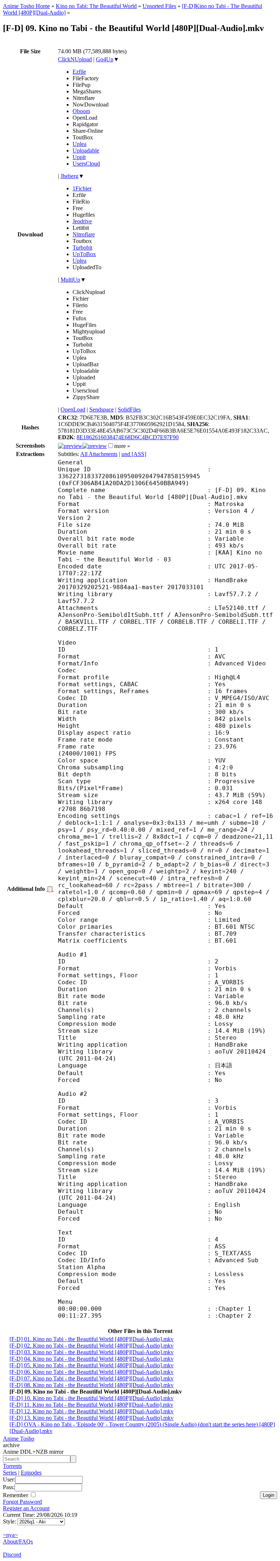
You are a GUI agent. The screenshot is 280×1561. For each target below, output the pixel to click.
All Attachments (98, 454)
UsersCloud (86, 164)
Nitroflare (84, 234)
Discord (12, 1555)
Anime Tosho (18, 1439)
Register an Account (26, 1508)
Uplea (79, 144)
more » (122, 446)
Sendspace (101, 409)
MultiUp (70, 280)
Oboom (81, 111)
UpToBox (84, 254)
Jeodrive (82, 221)
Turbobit (82, 247)
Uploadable (86, 150)
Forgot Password (22, 1502)
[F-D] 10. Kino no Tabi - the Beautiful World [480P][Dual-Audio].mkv (91, 1398)
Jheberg (69, 176)
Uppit (79, 157)
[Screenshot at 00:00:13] (70, 446)
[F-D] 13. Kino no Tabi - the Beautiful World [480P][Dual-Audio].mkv (91, 1418)
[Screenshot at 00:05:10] (94, 446)
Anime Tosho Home (26, 6)
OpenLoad (73, 409)
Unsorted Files (159, 6)
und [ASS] (133, 454)
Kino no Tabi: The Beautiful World (96, 6)
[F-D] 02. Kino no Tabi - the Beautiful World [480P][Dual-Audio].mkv (91, 1345)
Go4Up (104, 59)
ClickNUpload (75, 59)
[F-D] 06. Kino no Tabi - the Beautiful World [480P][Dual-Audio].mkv (91, 1372)
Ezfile (79, 72)
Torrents (12, 1466)
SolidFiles (129, 409)
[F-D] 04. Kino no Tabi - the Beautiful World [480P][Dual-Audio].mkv (91, 1359)
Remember (16, 1495)
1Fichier (82, 188)
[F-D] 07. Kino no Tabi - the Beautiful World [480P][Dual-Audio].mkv (91, 1378)
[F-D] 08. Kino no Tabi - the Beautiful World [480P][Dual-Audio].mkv (91, 1385)
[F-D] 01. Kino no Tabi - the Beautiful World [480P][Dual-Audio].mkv (91, 1339)
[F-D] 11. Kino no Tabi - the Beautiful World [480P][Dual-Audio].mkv (91, 1405)
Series (10, 1472)
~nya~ (10, 1535)
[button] (110, 445)
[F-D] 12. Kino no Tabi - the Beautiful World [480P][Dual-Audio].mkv (91, 1411)
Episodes (31, 1472)
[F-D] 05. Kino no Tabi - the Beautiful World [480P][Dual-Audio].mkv (91, 1365)
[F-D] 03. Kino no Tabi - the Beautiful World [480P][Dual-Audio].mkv (91, 1352)
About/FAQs (18, 1541)
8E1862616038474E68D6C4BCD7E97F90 (128, 437)
